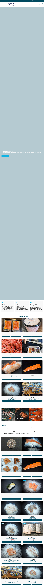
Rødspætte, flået (32, 517)
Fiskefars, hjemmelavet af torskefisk (11, 495)
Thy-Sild (32, 397)
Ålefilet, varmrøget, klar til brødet (11, 398)
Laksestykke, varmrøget (11, 474)
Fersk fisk (11, 375)
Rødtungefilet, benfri (11, 517)
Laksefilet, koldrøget (32, 376)
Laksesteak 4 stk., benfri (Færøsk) (32, 495)
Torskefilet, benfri (32, 560)
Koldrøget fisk (11, 333)
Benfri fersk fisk (33, 452)
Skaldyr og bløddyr (32, 333)
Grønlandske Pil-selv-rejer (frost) (11, 355)
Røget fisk (11, 397)
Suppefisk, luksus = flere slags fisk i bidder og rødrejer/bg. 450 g (11, 377)
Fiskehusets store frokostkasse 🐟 (32, 355)
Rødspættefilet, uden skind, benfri (11, 538)
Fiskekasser (32, 354)
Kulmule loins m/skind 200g (32, 538)
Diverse (11, 452)
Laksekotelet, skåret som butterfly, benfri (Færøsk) (11, 560)
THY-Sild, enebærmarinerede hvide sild (32, 398)
